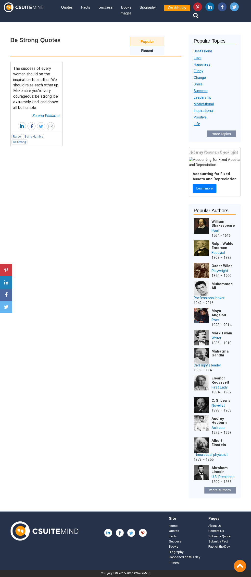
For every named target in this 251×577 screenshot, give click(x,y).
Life (197, 124)
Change (200, 77)
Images (126, 13)
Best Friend (203, 51)
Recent (147, 50)
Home (173, 526)
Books (126, 7)
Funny (198, 71)
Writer (216, 338)
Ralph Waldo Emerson (222, 245)
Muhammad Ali (222, 286)
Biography (148, 7)
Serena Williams (46, 115)
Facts (85, 7)
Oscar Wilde (222, 266)
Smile (198, 84)
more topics (221, 134)
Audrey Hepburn (219, 420)
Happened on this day (184, 557)
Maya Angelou (219, 313)
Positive (200, 117)
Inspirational (203, 110)
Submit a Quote (219, 536)
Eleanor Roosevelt (220, 380)
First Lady (219, 387)
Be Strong (19, 142)
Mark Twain (222, 333)
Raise (17, 136)
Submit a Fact (218, 541)
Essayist (218, 252)
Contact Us (216, 531)
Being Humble (34, 136)
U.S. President (223, 477)
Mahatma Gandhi (220, 353)
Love (197, 58)
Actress (218, 427)
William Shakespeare (223, 223)
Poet (215, 230)
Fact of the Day (219, 546)
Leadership (202, 97)
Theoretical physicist (211, 454)
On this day (177, 8)
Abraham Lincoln (220, 470)
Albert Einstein (219, 442)
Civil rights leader (207, 365)
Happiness (202, 64)
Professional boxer (209, 298)
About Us (215, 526)
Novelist (218, 405)
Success (106, 7)
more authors (220, 490)
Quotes (67, 7)
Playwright (220, 271)
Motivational (204, 104)
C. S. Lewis (221, 400)
